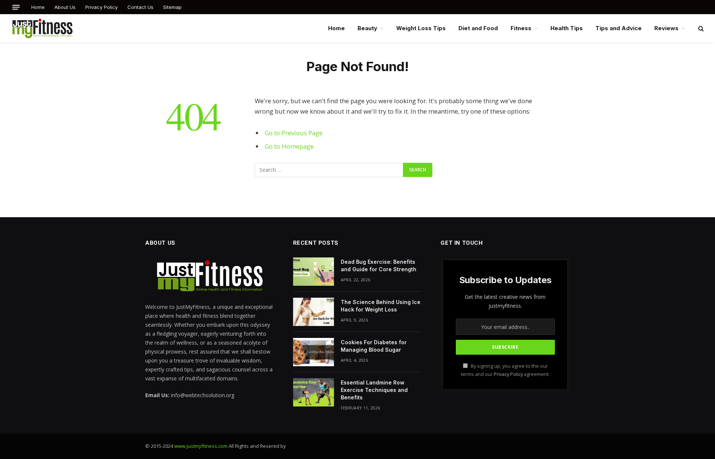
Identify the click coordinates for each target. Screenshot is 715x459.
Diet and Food (478, 28)
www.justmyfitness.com (201, 446)
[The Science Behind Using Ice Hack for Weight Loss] (313, 312)
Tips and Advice (618, 28)
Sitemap (172, 7)
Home (38, 7)
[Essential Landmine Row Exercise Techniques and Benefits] (313, 392)
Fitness (521, 28)
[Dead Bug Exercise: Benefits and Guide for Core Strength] (313, 271)
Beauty (367, 28)
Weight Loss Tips (421, 28)
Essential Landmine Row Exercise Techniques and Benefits (374, 390)
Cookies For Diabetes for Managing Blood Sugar (374, 346)
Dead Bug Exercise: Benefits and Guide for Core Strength (378, 265)
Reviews (666, 28)
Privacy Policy (101, 7)
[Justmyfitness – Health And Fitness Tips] (42, 28)
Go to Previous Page (293, 133)
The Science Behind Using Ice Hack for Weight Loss (380, 306)
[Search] (700, 28)
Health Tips (566, 28)
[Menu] (16, 7)
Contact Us (140, 7)
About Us (65, 7)
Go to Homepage (289, 146)
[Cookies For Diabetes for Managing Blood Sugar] (313, 352)
